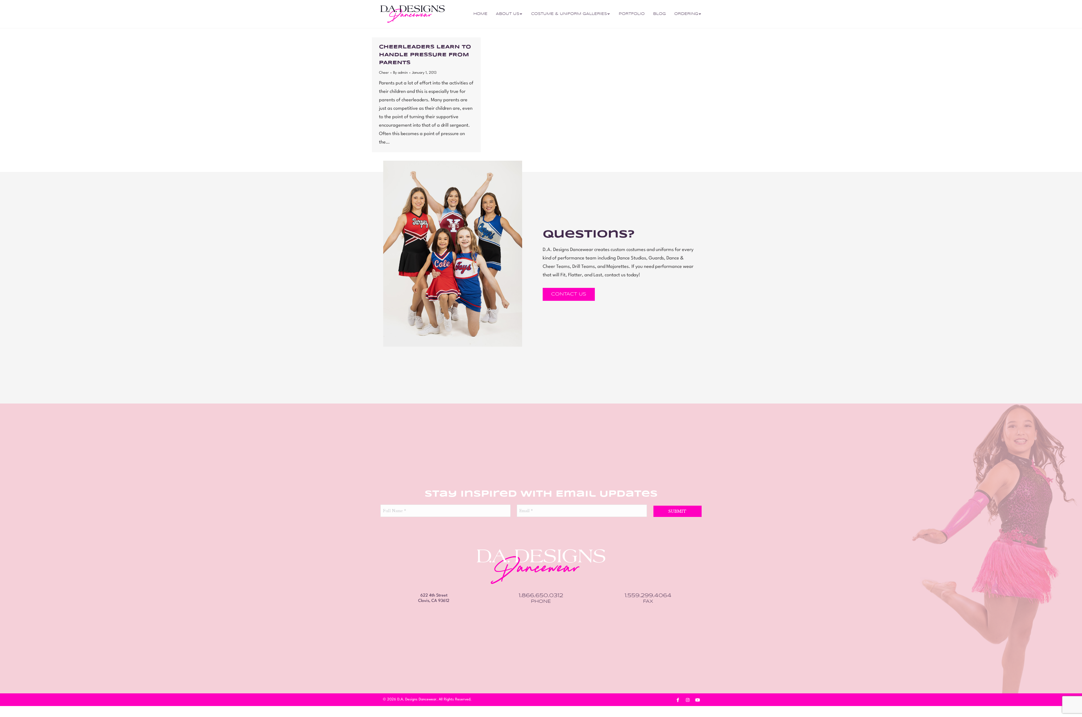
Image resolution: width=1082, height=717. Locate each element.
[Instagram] (687, 700)
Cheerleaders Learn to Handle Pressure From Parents (425, 54)
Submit (677, 511)
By (400, 73)
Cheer (384, 73)
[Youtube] (697, 700)
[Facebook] (677, 700)
